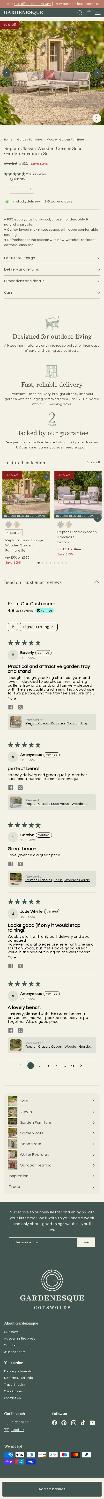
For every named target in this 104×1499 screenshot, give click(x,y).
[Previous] (6, 73)
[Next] (98, 73)
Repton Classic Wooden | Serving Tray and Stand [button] (56, 724)
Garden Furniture (29, 139)
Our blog (10, 1345)
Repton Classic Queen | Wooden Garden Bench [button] (58, 880)
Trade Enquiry (14, 1384)
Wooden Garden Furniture (65, 139)
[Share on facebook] (11, 707)
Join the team (14, 1352)
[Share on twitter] (20, 707)
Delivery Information (19, 1371)
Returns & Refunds (18, 1378)
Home (8, 139)
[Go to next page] (82, 1065)
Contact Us (12, 1398)
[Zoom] (96, 118)
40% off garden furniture (32, 4)
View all (93, 462)
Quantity (17, 179)
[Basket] (88, 12)
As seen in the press (19, 1338)
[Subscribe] (86, 1242)
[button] (15, 174)
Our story (11, 1332)
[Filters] (13, 627)
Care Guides (13, 1391)
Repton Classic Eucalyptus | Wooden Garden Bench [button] (55, 804)
